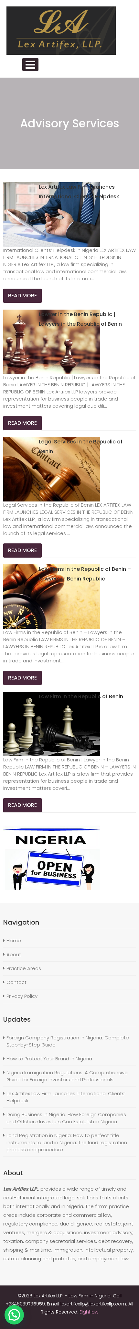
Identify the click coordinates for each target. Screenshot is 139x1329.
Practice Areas (23, 968)
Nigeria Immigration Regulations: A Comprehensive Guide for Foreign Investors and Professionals (67, 1076)
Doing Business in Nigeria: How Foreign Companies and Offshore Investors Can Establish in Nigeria (66, 1118)
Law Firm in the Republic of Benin (81, 696)
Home (13, 940)
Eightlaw (89, 1312)
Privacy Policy (21, 996)
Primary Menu (30, 64)
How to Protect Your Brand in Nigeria (49, 1058)
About (13, 954)
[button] (14, 1314)
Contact (16, 982)
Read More (22, 295)
